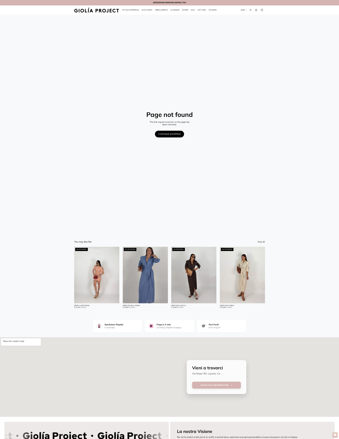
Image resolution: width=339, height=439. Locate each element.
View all (261, 242)
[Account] (256, 10)
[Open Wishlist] (335, 435)
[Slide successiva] (115, 275)
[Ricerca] (250, 10)
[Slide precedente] (78, 275)
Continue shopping (169, 134)
